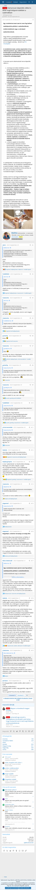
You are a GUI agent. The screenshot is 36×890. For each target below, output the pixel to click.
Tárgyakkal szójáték (10, 779)
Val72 (6, 799)
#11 (32, 427)
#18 (32, 598)
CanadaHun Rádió (8, 740)
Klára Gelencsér (7, 560)
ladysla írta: (6, 487)
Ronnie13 (7, 826)
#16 (32, 531)
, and (13, 398)
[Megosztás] (33, 20)
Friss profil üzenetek (9, 787)
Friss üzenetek (7, 754)
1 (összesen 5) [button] (12, 695)
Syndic (6, 810)
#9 (32, 385)
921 (32, 746)
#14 (32, 484)
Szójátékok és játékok (10, 760)
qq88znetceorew (28, 842)
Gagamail (6, 503)
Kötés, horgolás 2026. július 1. (14, 762)
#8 (32, 365)
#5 (32, 318)
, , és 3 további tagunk (18, 645)
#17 (32, 560)
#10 (32, 403)
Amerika (5, 739)
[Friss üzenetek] (29, 2)
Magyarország (8, 15)
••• (32, 796)
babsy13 (14, 789)
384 (32, 749)
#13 (32, 461)
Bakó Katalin (8, 789)
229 (32, 740)
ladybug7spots (7, 461)
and (13, 331)
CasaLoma (6, 298)
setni (4, 245)
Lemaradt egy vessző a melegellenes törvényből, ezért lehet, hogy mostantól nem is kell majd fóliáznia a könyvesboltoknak (19, 720)
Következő (20, 695)
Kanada (5, 744)
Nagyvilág (5, 748)
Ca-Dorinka (8, 804)
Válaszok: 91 (17, 19)
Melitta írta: (6, 248)
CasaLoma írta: (7, 368)
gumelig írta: (7, 348)
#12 (32, 450)
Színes (4, 749)
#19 (32, 650)
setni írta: (6, 276)
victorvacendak (7, 427)
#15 (32, 503)
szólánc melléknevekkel (12, 768)
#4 (32, 298)
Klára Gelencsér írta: (8, 653)
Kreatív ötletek (8, 765)
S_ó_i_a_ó (8, 757)
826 (32, 744)
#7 (32, 346)
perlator (5, 680)
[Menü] (3, 2)
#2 (32, 245)
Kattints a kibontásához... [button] (18, 577)
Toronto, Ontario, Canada (27, 235)
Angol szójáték (9, 774)
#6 (32, 336)
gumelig (5, 336)
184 (32, 739)
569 (32, 748)
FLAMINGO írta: (7, 321)
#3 (32, 274)
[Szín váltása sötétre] (32, 2)
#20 (32, 680)
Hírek (11, 712)
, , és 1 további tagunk (18, 269)
